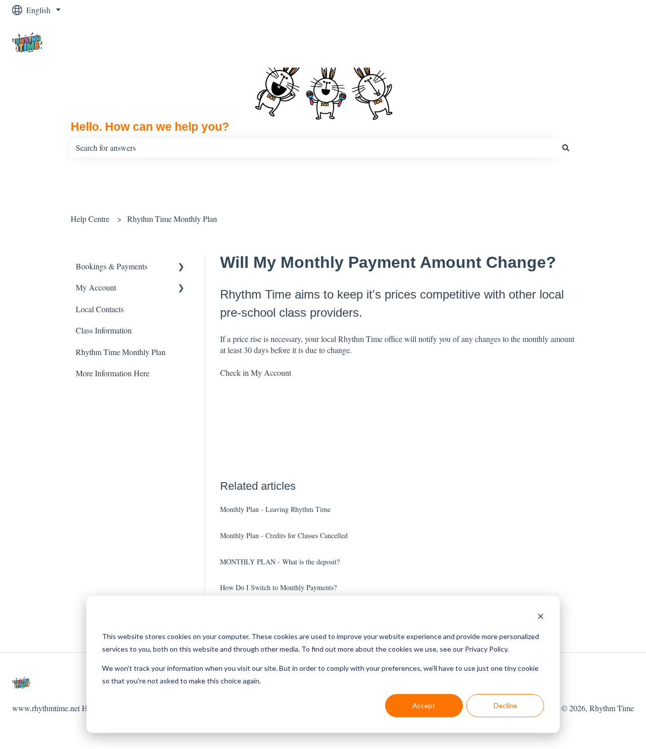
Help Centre (90, 218)
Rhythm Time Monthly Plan (172, 218)
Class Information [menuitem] (104, 330)
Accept (424, 705)
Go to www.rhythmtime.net (580, 43)
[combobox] (313, 147)
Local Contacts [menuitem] (100, 309)
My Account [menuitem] (96, 287)
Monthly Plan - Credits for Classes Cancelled (284, 535)
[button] (181, 267)
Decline (505, 705)
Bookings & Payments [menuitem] (111, 266)
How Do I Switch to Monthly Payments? (278, 587)
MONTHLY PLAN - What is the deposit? (280, 561)
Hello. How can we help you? (150, 126)
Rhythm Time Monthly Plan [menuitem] (121, 352)
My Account (271, 372)
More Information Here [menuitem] (112, 373)
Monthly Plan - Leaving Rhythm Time (275, 509)
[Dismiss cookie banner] (540, 617)
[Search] (565, 147)
